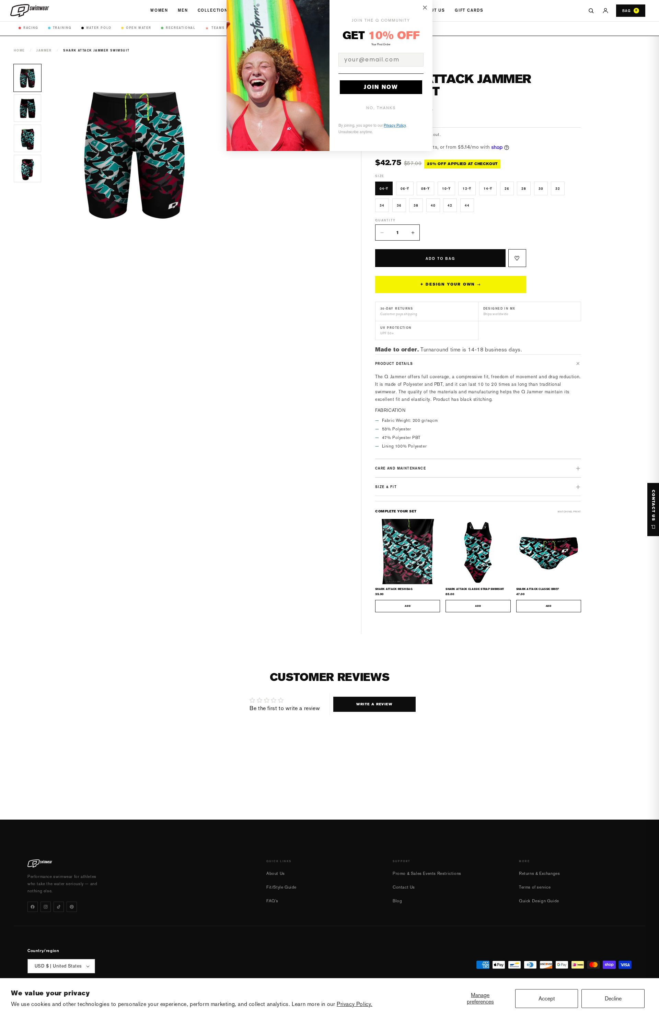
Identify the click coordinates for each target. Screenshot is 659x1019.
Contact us (653, 505)
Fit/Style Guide (281, 887)
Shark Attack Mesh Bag (394, 589)
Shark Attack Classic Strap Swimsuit (475, 589)
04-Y (384, 188)
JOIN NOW (381, 87)
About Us (432, 10)
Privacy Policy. (354, 1004)
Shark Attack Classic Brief (537, 589)
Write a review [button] (374, 704)
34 (382, 205)
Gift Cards (469, 10)
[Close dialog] (425, 7)
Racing (30, 28)
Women (159, 10)
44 (467, 205)
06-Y (405, 188)
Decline (613, 998)
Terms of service (535, 887)
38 (416, 205)
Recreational (180, 28)
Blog (397, 901)
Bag (629, 11)
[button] (478, 363)
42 (450, 205)
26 (507, 188)
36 (399, 205)
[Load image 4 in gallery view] (27, 168)
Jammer (44, 50)
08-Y (425, 188)
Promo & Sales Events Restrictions (427, 873)
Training (62, 28)
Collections (214, 10)
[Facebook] (32, 907)
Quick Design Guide (539, 901)
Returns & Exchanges (539, 873)
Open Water (138, 28)
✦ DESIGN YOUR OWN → (450, 284)
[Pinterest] (72, 907)
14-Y (488, 188)
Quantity (385, 220)
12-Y (467, 188)
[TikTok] (59, 907)
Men (183, 10)
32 (557, 188)
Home (19, 50)
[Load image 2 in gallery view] (27, 108)
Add (408, 606)
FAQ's (272, 901)
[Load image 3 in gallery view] (27, 138)
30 (541, 188)
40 (433, 205)
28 (523, 188)
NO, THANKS (381, 108)
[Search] (591, 10)
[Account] (605, 10)
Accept (547, 998)
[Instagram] (46, 907)
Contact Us (404, 887)
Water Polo (99, 28)
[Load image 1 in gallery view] (27, 78)
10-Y (446, 188)
